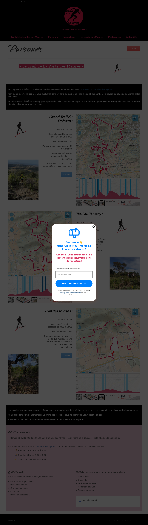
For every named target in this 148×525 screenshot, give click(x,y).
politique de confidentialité (70, 293)
